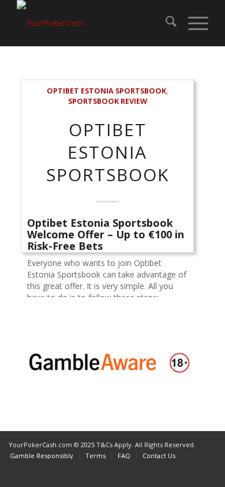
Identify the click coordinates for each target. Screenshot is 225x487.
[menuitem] (165, 23)
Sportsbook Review (107, 101)
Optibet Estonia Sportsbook (106, 91)
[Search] (165, 23)
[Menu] (192, 23)
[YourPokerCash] (93, 23)
